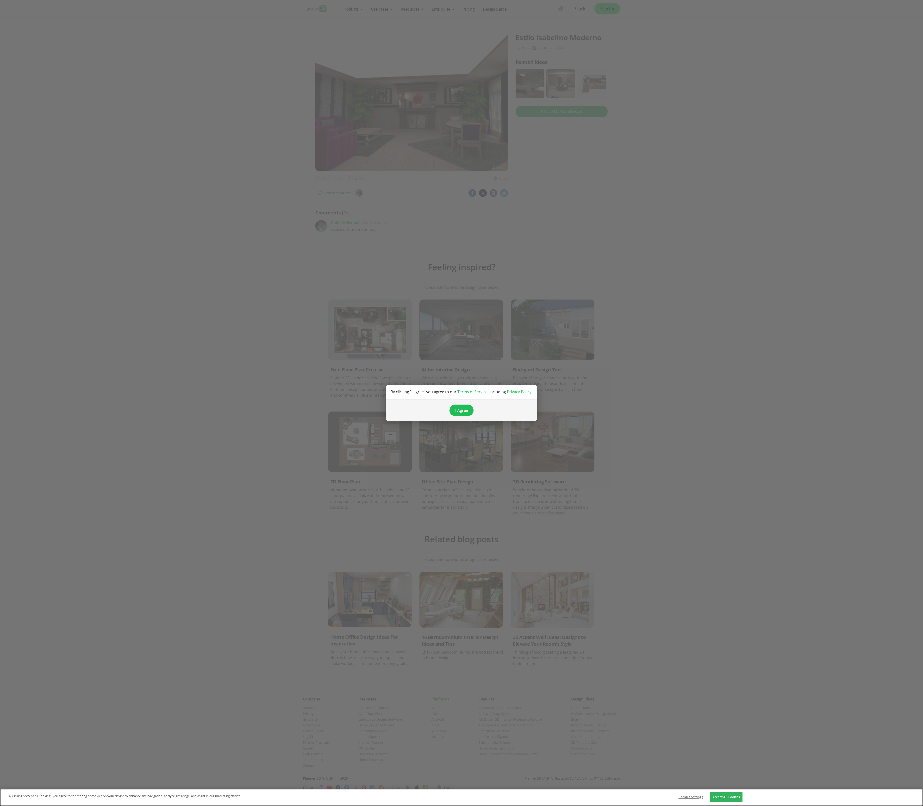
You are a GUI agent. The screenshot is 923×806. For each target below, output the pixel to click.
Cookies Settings (691, 797)
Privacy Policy (519, 391)
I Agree (461, 410)
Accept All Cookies (726, 797)
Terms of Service (472, 391)
